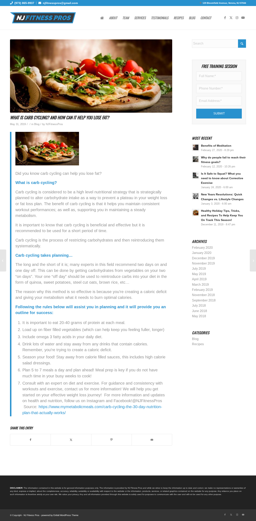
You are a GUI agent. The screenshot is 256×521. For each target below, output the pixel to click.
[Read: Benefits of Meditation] (195, 147)
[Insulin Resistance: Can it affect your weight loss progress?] (3, 260)
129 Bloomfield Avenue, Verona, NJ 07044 (224, 3)
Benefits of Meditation (216, 145)
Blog (36, 124)
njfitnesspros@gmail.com (59, 3)
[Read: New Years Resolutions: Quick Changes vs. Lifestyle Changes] (195, 196)
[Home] (102, 18)
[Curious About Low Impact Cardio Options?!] (253, 260)
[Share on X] (71, 439)
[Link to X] (231, 18)
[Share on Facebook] (30, 439)
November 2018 (203, 295)
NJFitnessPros (54, 124)
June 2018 (199, 311)
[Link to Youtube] (243, 18)
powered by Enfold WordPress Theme (59, 515)
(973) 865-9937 (23, 3)
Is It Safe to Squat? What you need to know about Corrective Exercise (222, 178)
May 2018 (199, 316)
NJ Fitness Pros (31, 515)
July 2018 (199, 305)
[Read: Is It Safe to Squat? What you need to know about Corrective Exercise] (195, 175)
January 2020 (201, 253)
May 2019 (199, 274)
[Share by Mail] (152, 439)
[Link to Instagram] (237, 18)
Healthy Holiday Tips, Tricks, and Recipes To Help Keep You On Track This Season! (222, 215)
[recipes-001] (91, 76)
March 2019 (200, 284)
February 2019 (202, 289)
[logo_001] (43, 18)
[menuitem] (23, 3)
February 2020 (202, 247)
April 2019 (199, 279)
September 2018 (204, 300)
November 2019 (203, 263)
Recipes (198, 344)
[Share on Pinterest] (111, 439)
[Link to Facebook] (225, 18)
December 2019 (203, 258)
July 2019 (199, 268)
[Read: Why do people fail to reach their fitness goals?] (195, 159)
